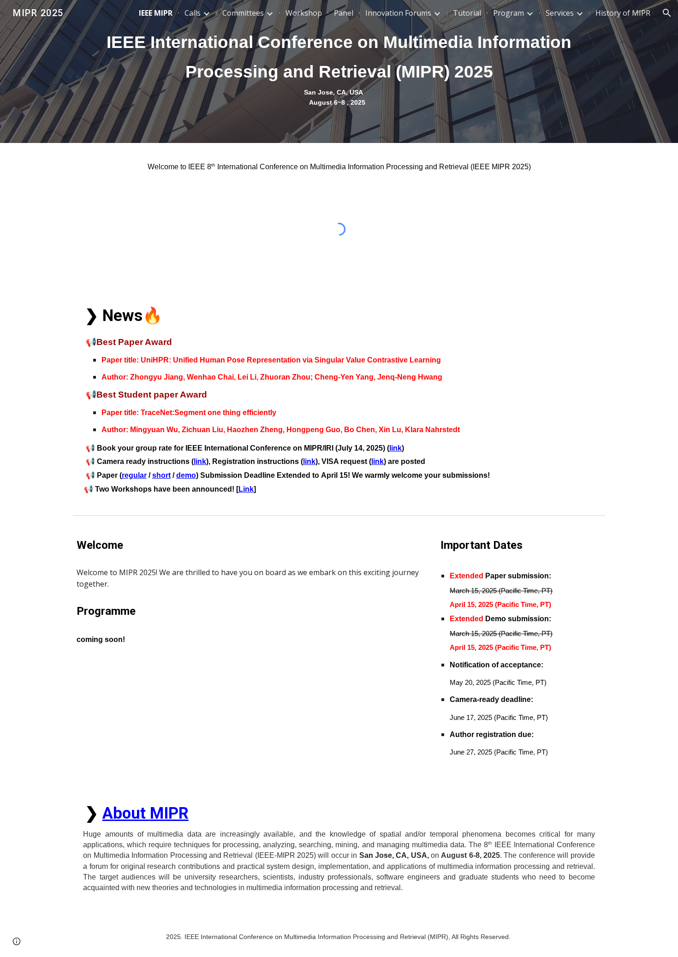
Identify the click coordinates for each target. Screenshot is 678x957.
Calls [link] (192, 13)
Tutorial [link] (467, 13)
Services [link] (560, 13)
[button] (667, 13)
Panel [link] (343, 13)
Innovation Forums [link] (398, 13)
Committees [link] (243, 13)
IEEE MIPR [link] (155, 13)
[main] (339, 71)
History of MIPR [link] (622, 13)
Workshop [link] (303, 13)
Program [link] (508, 13)
